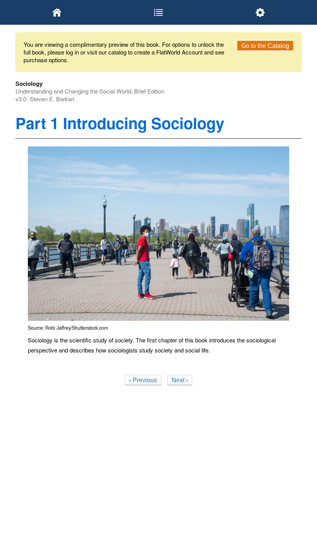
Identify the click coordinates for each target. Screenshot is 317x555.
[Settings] (260, 12)
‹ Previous (143, 380)
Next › (180, 380)
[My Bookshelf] (57, 12)
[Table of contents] (159, 12)
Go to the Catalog (265, 46)
